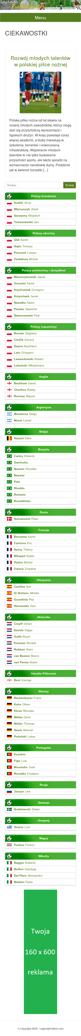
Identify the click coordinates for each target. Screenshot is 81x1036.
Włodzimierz (29, 365)
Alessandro (28, 875)
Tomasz (23, 246)
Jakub (29, 277)
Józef (26, 209)
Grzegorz (29, 289)
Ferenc (24, 845)
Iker (22, 586)
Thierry (23, 549)
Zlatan (27, 809)
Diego (25, 414)
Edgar (23, 630)
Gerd (22, 717)
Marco (26, 656)
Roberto (24, 456)
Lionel (22, 420)
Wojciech (27, 215)
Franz (27, 698)
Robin (25, 662)
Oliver (22, 704)
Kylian (24, 556)
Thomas (24, 723)
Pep (24, 599)
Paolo (23, 882)
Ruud (22, 636)
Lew (22, 791)
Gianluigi (25, 869)
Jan (26, 222)
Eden (23, 438)
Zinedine (25, 568)
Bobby (25, 389)
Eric (23, 543)
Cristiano (26, 773)
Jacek (26, 296)
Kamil (21, 239)
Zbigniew (25, 333)
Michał (26, 259)
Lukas (24, 736)
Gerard (24, 339)
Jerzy (22, 202)
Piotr (27, 315)
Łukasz (25, 252)
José (24, 767)
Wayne (24, 396)
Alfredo (26, 593)
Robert (28, 359)
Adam (24, 302)
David (25, 383)
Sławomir (25, 309)
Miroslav (24, 710)
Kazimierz (25, 346)
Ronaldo (25, 469)
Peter (26, 518)
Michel (23, 562)
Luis (20, 760)
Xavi (25, 606)
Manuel (23, 730)
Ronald (25, 643)
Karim (25, 536)
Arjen (23, 649)
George (22, 680)
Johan (23, 623)
